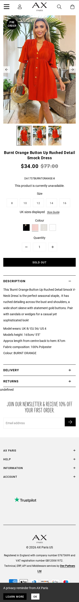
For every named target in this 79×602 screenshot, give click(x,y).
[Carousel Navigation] (39, 69)
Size (39, 193)
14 (51, 203)
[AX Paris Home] (39, 6)
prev (6, 69)
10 (25, 203)
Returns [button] (11, 381)
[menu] (6, 7)
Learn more (15, 596)
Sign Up (70, 422)
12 (38, 203)
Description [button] (14, 281)
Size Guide (53, 212)
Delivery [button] (11, 370)
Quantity (39, 238)
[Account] (19, 6)
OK (35, 596)
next (72, 69)
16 (64, 203)
